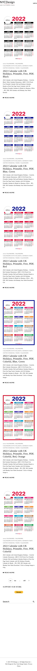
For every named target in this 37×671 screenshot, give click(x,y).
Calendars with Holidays (12, 66)
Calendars (19, 63)
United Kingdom (9, 68)
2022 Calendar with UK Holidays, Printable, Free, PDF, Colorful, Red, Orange (18, 454)
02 (15, 580)
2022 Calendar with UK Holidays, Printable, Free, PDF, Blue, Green (18, 169)
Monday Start (27, 66)
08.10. (8, 20)
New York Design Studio (20, 664)
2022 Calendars (8, 63)
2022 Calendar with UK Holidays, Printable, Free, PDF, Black (18, 74)
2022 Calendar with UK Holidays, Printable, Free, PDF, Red (18, 264)
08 (24, 580)
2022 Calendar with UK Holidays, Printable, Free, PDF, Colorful (18, 549)
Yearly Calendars (21, 68)
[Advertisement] (18, 627)
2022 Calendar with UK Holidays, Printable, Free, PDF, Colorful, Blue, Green (18, 358)
